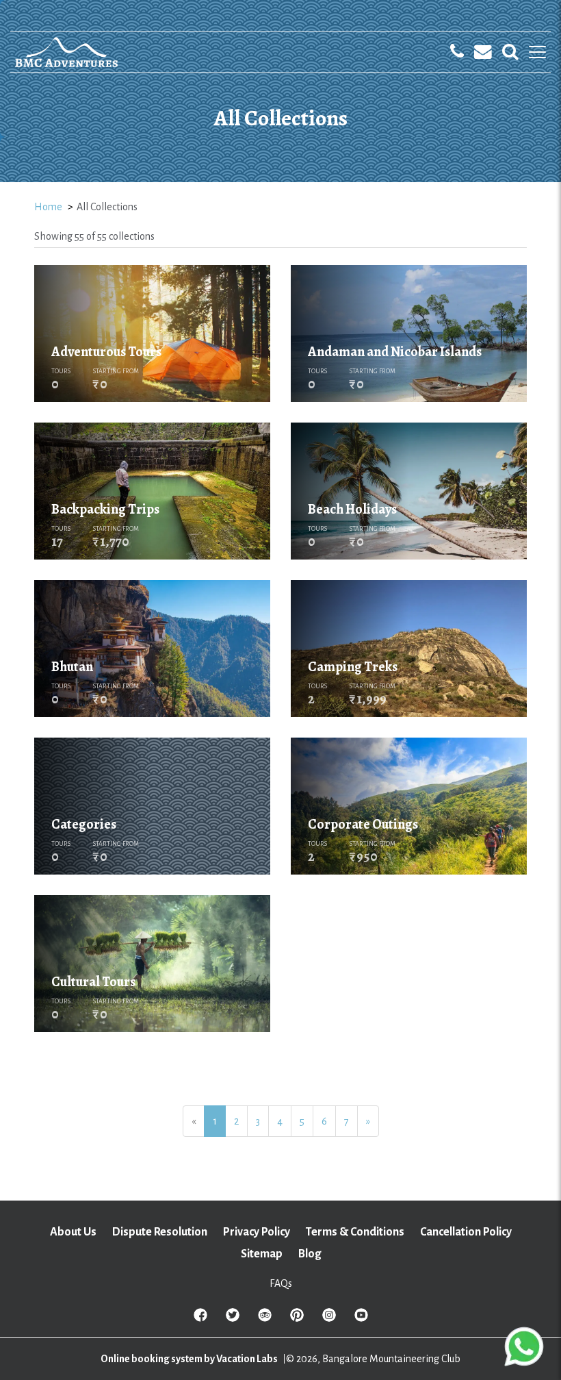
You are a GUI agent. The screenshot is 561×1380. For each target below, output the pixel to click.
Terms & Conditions (355, 1232)
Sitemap (262, 1254)
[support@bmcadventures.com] (483, 52)
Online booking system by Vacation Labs (190, 1358)
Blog (309, 1254)
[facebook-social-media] (200, 1319)
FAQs (281, 1283)
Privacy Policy (256, 1232)
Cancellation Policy (466, 1232)
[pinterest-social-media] (297, 1319)
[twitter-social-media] (232, 1319)
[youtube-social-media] (361, 1319)
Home (48, 206)
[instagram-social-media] (329, 1319)
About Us (73, 1232)
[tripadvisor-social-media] (265, 1319)
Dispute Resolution (159, 1232)
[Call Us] (457, 52)
